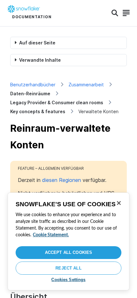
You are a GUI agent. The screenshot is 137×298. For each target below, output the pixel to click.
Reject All (68, 268)
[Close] (119, 203)
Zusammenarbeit (86, 84)
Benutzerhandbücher (32, 84)
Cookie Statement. (51, 235)
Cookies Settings (68, 279)
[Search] (115, 13)
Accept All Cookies (68, 252)
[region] (68, 241)
